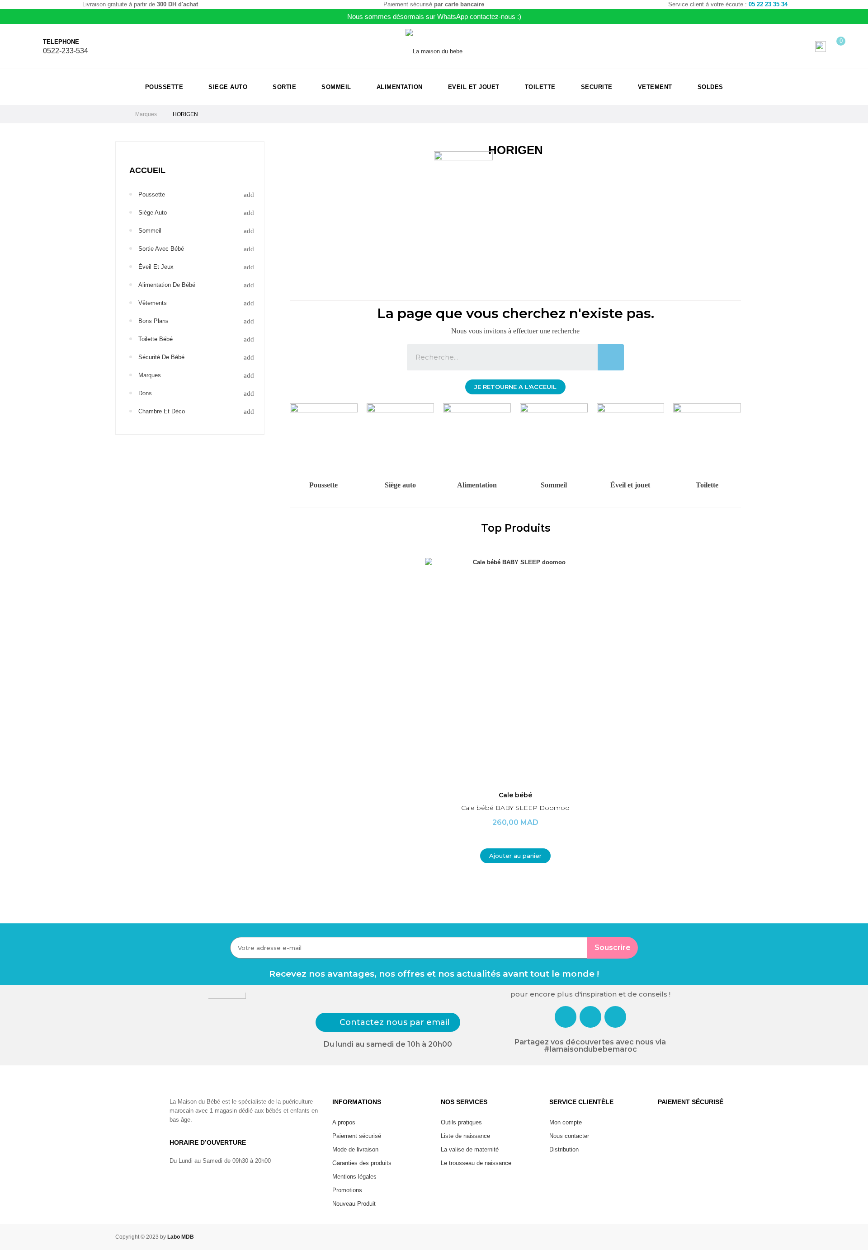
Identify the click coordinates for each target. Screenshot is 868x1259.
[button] (515, 386)
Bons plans (153, 321)
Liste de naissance (465, 1136)
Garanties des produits (362, 1163)
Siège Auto (152, 212)
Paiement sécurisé (356, 1136)
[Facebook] (565, 1017)
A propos (343, 1122)
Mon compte (565, 1122)
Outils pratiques (461, 1122)
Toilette (707, 485)
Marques (149, 375)
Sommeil (149, 230)
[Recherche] (611, 357)
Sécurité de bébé (161, 357)
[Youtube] (615, 1017)
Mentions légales (354, 1176)
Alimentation (477, 485)
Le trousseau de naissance (476, 1163)
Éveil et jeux (156, 266)
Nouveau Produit (354, 1203)
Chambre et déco (161, 411)
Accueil (147, 170)
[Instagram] (590, 1017)
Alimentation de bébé (166, 284)
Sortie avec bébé (161, 248)
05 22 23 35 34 (768, 4)
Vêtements (152, 303)
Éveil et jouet (630, 485)
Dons (145, 393)
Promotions (347, 1190)
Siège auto (400, 485)
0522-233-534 (65, 51)
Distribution (564, 1149)
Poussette (151, 194)
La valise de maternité (470, 1149)
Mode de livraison (355, 1149)
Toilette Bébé (155, 339)
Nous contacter (569, 1136)
